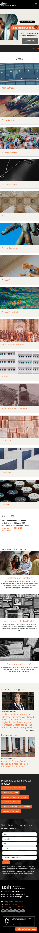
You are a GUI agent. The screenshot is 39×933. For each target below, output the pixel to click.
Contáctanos (7, 531)
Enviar (6, 862)
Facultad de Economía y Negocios (15, 797)
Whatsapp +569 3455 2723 (12, 528)
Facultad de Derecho (10, 792)
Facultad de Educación (11, 802)
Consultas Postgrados (27, 929)
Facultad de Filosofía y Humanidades (16, 806)
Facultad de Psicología (11, 811)
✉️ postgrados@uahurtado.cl (12, 902)
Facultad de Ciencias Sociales (13, 788)
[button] (3, 27)
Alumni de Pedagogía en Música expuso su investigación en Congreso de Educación (16, 764)
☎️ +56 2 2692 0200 (9, 904)
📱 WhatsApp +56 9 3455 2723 (12, 907)
